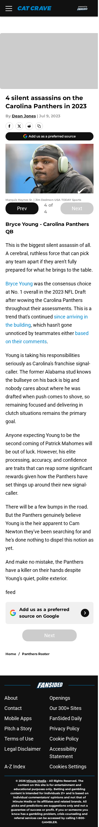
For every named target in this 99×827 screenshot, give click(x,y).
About (11, 698)
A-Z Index (14, 766)
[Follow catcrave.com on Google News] (85, 613)
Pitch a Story (18, 728)
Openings (60, 698)
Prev (22, 208)
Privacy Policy (64, 728)
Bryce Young (19, 284)
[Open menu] (9, 8)
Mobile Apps (18, 718)
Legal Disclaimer (22, 749)
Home (11, 654)
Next (77, 208)
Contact (13, 708)
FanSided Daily (66, 718)
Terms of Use (19, 739)
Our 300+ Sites (65, 708)
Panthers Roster (36, 654)
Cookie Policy (64, 739)
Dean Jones (24, 115)
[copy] (39, 126)
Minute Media (36, 781)
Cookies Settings (68, 766)
